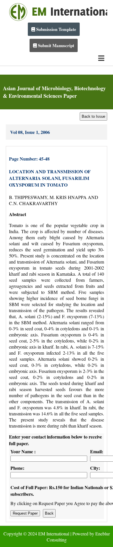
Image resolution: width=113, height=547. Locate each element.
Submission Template (55, 29)
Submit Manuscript (55, 45)
